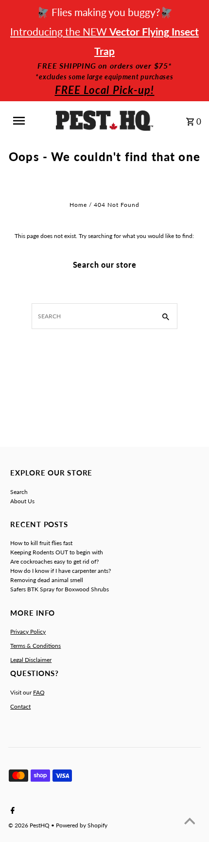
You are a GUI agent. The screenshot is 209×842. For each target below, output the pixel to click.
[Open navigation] (26, 121)
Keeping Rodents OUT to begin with (56, 552)
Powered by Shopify (81, 825)
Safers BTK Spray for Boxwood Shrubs (59, 589)
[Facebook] (11, 811)
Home (78, 204)
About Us (22, 501)
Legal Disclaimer (31, 659)
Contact (20, 706)
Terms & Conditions (35, 645)
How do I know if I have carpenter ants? (60, 570)
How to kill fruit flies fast (41, 543)
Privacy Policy (28, 631)
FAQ (39, 692)
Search (19, 491)
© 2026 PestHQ (29, 825)
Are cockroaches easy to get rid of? (54, 561)
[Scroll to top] (189, 822)
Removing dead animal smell (46, 580)
